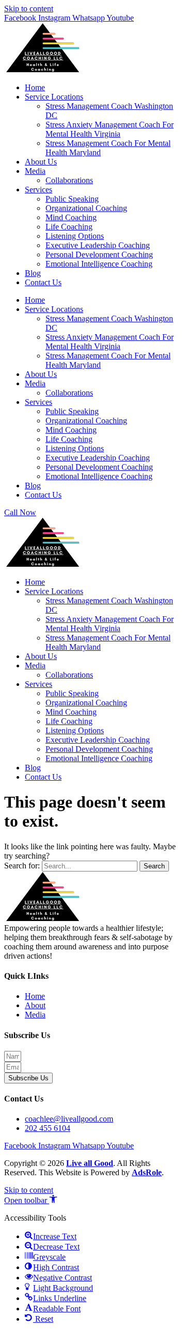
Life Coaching (68, 226)
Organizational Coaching (86, 208)
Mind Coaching (71, 217)
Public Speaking (72, 198)
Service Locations (54, 96)
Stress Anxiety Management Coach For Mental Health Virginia (109, 129)
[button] (30, 1200)
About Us (41, 161)
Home (35, 87)
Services (38, 189)
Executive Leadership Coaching (97, 245)
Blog (33, 273)
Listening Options (74, 236)
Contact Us (43, 282)
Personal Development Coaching (99, 254)
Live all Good (89, 1163)
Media (35, 171)
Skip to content (28, 8)
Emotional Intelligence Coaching (98, 263)
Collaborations (69, 180)
